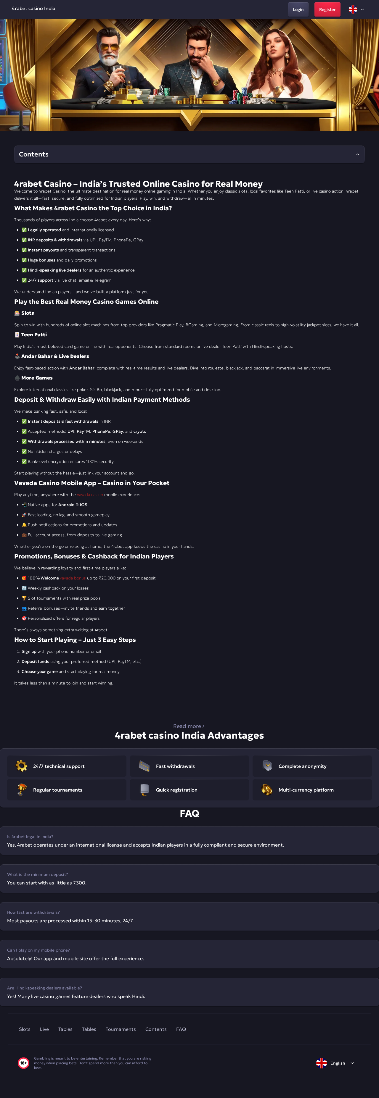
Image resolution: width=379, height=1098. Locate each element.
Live (44, 1029)
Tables (65, 1029)
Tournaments (121, 1029)
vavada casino (90, 494)
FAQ (181, 1029)
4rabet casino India (33, 8)
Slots (24, 1029)
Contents (156, 1029)
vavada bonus (73, 578)
